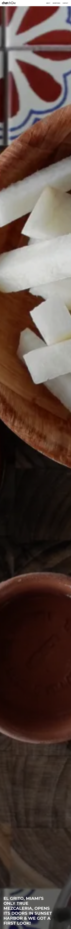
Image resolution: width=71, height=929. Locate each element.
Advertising (56, 3)
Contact (65, 3)
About (48, 3)
